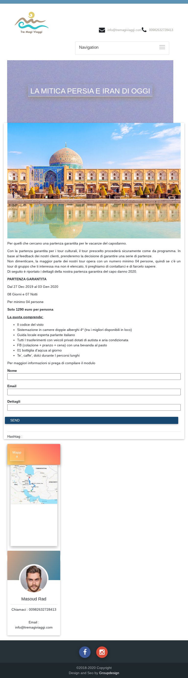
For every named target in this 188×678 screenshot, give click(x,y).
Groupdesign (109, 673)
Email (11, 386)
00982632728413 (161, 30)
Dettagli (13, 401)
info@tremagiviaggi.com (124, 30)
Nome (12, 371)
